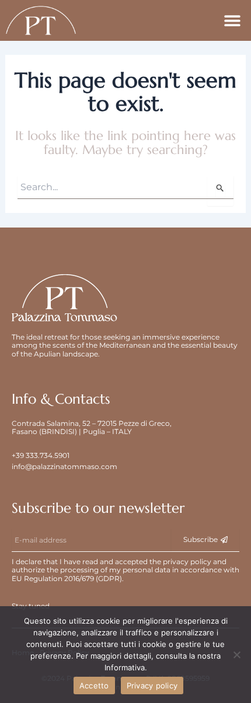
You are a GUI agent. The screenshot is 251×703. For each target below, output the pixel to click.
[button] (232, 21)
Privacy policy (152, 685)
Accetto (94, 685)
